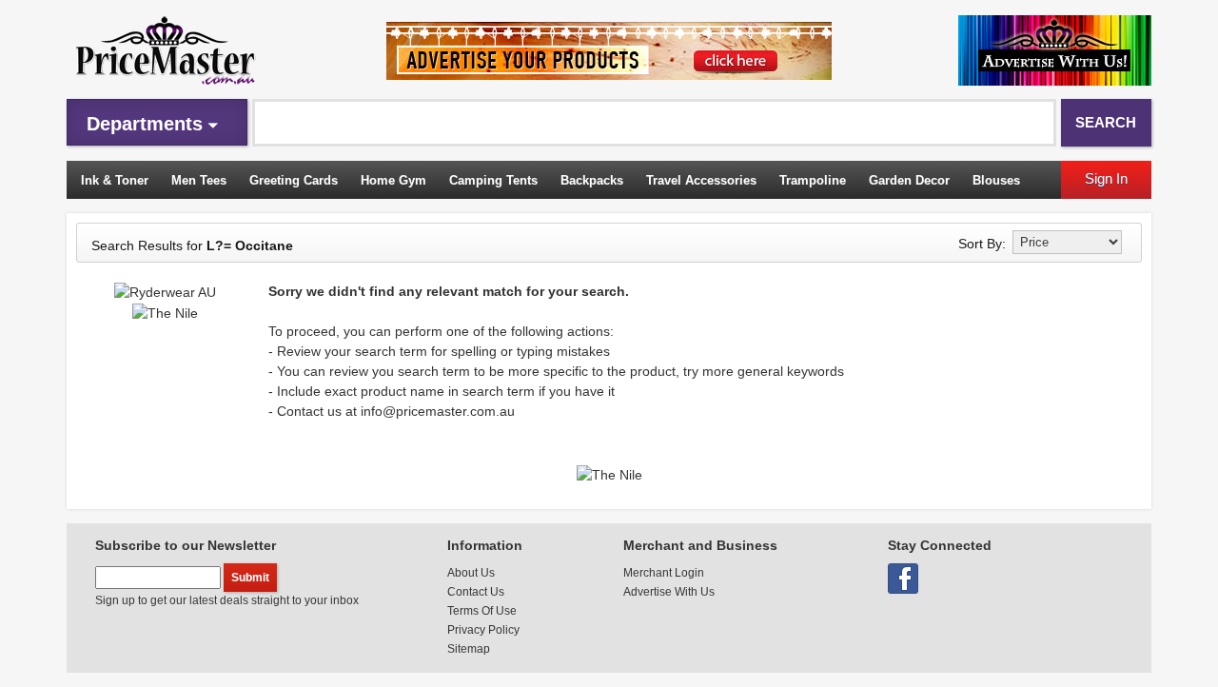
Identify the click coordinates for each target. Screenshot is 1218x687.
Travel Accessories (701, 180)
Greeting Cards (293, 180)
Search (1105, 122)
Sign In (1106, 178)
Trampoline (812, 180)
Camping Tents (493, 180)
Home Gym (393, 180)
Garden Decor (909, 180)
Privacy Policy (483, 630)
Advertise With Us (669, 592)
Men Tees (198, 180)
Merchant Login (663, 572)
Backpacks (591, 180)
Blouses (996, 180)
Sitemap (468, 649)
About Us (471, 572)
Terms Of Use (482, 611)
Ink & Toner (114, 180)
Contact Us (475, 592)
